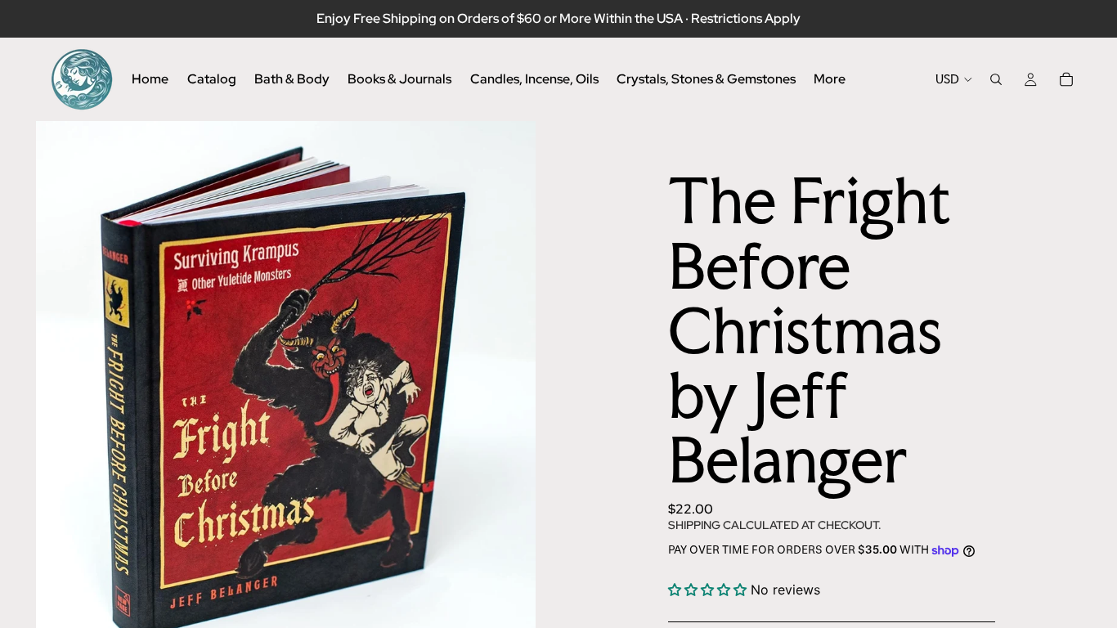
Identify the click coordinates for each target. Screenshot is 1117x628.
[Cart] (1066, 79)
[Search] (996, 79)
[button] (709, 589)
